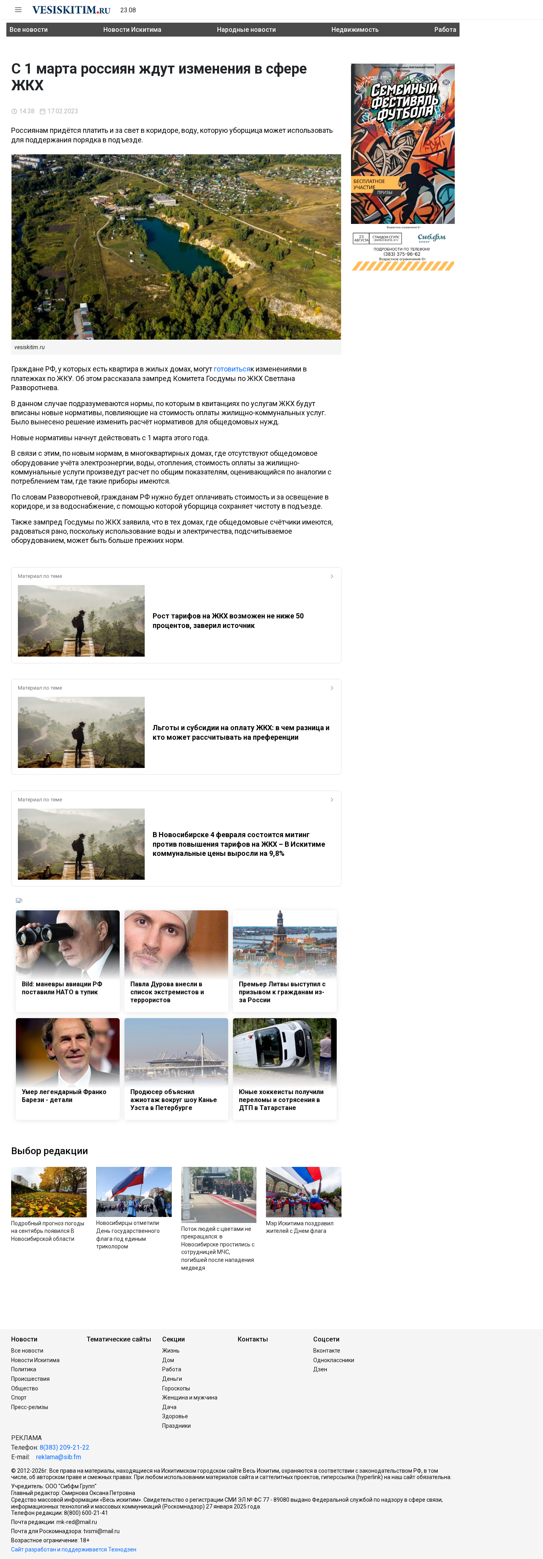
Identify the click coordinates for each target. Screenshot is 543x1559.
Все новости (29, 29)
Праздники (176, 1426)
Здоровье (175, 1416)
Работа (445, 29)
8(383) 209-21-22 (64, 1447)
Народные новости (246, 29)
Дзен (320, 1369)
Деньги (172, 1379)
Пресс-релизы (29, 1407)
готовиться (232, 369)
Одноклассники (333, 1360)
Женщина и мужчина (189, 1397)
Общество (24, 1388)
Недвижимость (355, 29)
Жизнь (171, 1350)
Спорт (19, 1397)
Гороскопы (176, 1388)
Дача (169, 1407)
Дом (168, 1360)
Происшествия (30, 1379)
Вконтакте (326, 1350)
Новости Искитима (132, 29)
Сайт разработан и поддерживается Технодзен (73, 1549)
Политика (23, 1369)
